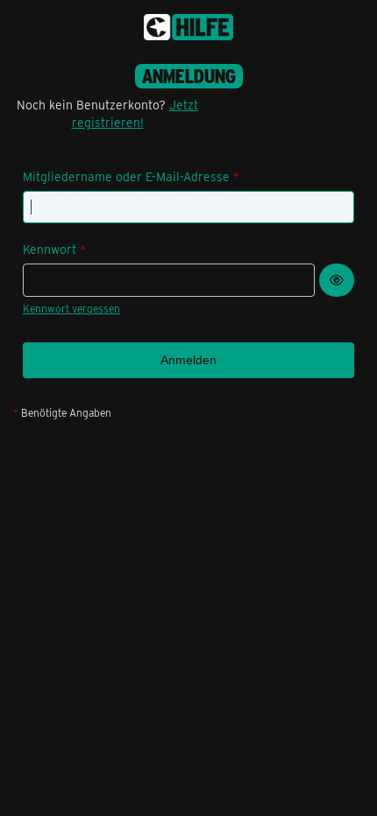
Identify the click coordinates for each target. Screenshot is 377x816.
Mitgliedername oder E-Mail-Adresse (126, 176)
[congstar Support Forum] (188, 27)
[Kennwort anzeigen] (336, 280)
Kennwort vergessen (71, 308)
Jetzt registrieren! (135, 113)
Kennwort (49, 249)
